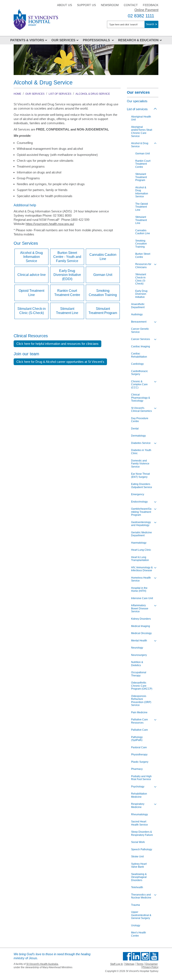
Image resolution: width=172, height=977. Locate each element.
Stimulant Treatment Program (103, 310)
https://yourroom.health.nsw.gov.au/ (50, 224)
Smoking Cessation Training (103, 292)
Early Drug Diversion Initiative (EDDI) (67, 275)
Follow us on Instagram (145, 956)
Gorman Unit (102, 275)
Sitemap (129, 964)
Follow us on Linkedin (136, 956)
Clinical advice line (31, 275)
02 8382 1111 (141, 15)
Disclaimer (152, 964)
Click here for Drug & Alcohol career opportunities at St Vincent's (60, 361)
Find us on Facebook (127, 956)
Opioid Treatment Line (31, 292)
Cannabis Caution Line (102, 256)
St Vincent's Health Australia (42, 964)
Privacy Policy (150, 967)
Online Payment (146, 10)
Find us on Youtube (154, 956)
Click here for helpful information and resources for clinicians (57, 343)
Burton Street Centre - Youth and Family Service (67, 257)
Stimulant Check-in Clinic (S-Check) (31, 310)
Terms (140, 964)
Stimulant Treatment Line (67, 310)
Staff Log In (116, 964)
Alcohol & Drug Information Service (31, 257)
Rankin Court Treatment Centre (67, 292)
